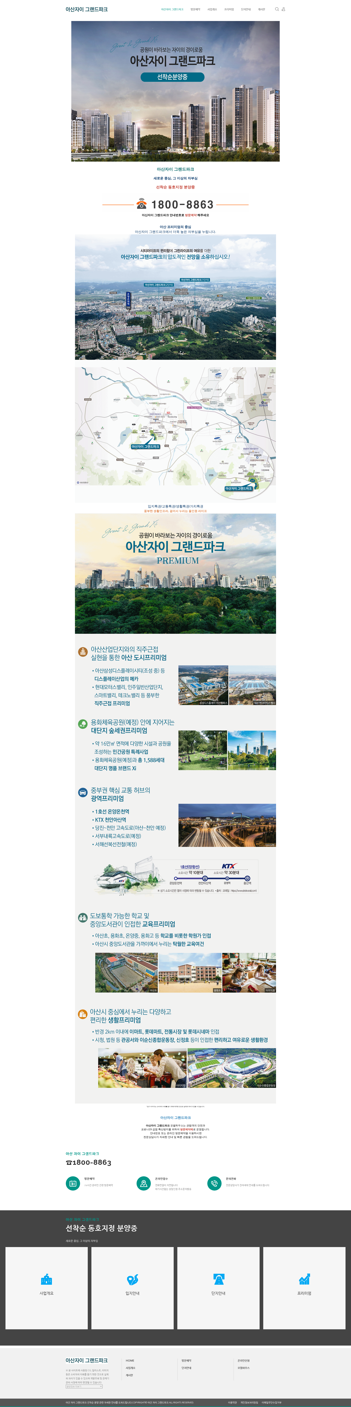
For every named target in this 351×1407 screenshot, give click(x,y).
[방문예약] (73, 1183)
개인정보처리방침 (249, 1402)
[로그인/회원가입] (283, 9)
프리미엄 (229, 9)
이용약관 (232, 1402)
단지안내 (246, 9)
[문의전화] (214, 1183)
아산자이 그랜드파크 (172, 9)
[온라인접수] (144, 1183)
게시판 (261, 9)
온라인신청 (244, 1360)
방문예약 (195, 9)
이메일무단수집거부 (272, 1402)
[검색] (277, 9)
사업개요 (212, 9)
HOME (130, 1360)
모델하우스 (244, 1368)
